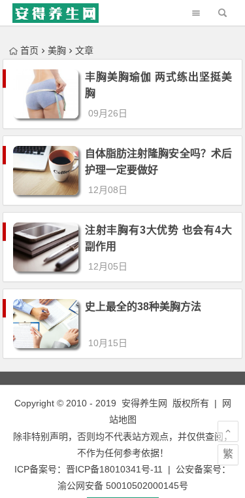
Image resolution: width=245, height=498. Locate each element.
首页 (29, 50)
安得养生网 (144, 403)
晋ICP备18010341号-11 (114, 469)
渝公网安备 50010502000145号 (122, 485)
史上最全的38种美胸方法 (143, 306)
